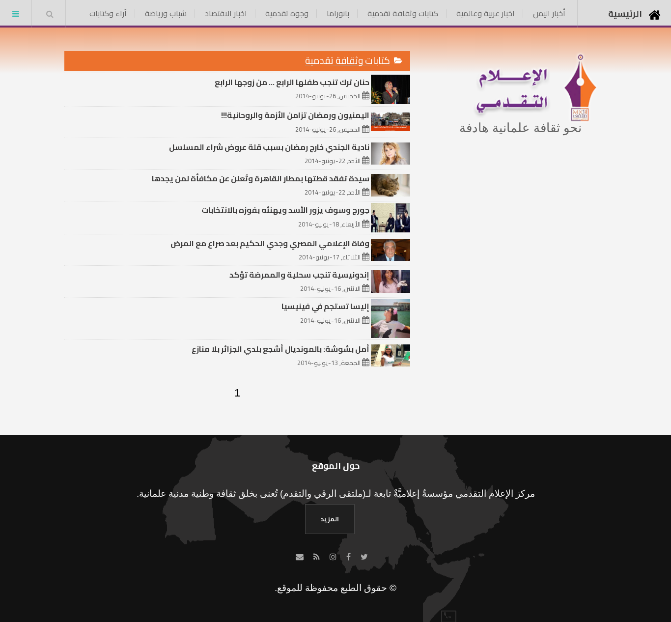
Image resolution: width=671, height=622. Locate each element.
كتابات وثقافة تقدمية (402, 13)
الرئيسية (625, 13)
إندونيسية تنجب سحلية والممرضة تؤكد (299, 274)
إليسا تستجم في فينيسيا (325, 306)
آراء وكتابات (108, 13)
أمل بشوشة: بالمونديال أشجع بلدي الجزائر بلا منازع (280, 348)
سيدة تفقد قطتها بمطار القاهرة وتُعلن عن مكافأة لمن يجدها (260, 178)
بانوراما (338, 13)
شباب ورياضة (166, 13)
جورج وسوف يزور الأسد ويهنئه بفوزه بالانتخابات (285, 209)
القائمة (15, 14)
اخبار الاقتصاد (226, 13)
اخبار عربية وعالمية (485, 13)
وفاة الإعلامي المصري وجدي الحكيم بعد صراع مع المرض (269, 243)
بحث (49, 14)
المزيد (330, 519)
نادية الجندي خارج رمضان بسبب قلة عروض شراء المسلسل (269, 147)
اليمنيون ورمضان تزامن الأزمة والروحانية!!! (295, 115)
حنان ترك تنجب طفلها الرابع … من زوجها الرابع (292, 82)
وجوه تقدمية (286, 13)
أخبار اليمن (549, 13)
